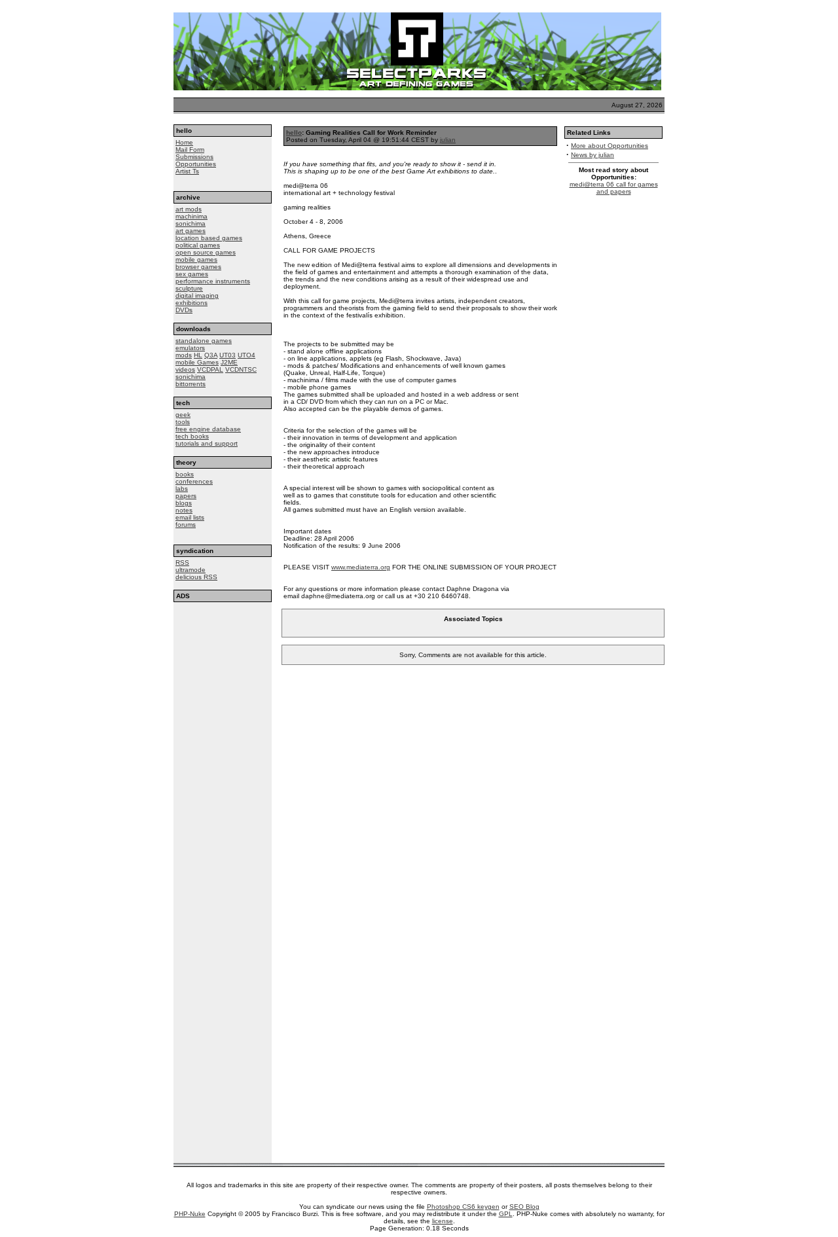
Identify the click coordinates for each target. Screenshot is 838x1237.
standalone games (203, 340)
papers (185, 495)
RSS (182, 562)
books (184, 474)
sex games (191, 274)
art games (190, 230)
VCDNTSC (241, 369)
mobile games (196, 259)
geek (183, 414)
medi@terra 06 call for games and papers (614, 188)
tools (182, 421)
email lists (189, 517)
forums (185, 524)
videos (185, 369)
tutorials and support (206, 443)
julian (448, 139)
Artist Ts (187, 171)
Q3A (210, 355)
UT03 (227, 355)
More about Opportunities (609, 145)
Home (184, 142)
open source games (205, 252)
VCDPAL (210, 369)
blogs (183, 503)
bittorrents (190, 383)
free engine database (208, 429)
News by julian (592, 154)
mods (183, 355)
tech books (192, 436)
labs (181, 488)
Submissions (194, 156)
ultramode (190, 569)
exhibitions (191, 302)
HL (198, 355)
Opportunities (195, 164)
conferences (194, 481)
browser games (198, 266)
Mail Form (189, 149)
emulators (190, 347)
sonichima (190, 223)
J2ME (229, 362)
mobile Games (197, 362)
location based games (208, 238)
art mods (188, 209)
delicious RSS (196, 577)
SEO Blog (524, 1206)
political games (197, 245)
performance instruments (212, 281)
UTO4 (246, 355)
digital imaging (197, 295)
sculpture (189, 288)
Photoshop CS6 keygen (463, 1206)
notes (183, 510)
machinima (191, 216)
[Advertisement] (222, 682)
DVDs (183, 310)
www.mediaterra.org (360, 567)
